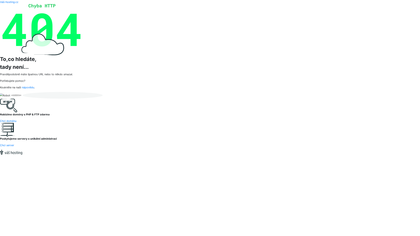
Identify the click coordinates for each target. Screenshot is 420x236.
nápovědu (28, 87)
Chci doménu (8, 121)
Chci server (7, 145)
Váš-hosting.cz (9, 2)
